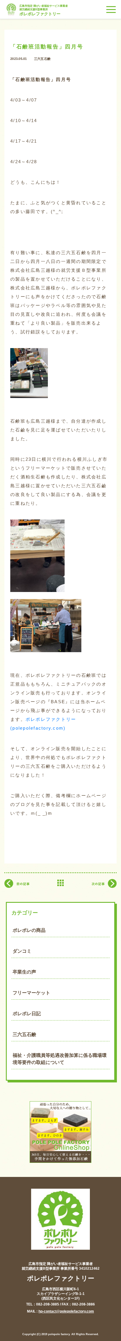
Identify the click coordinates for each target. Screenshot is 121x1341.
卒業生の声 (24, 971)
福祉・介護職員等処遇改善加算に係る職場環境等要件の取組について (60, 1059)
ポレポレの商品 (29, 930)
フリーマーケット (31, 992)
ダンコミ (22, 951)
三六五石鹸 (24, 1034)
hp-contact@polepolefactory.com (66, 1311)
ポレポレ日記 (27, 1013)
